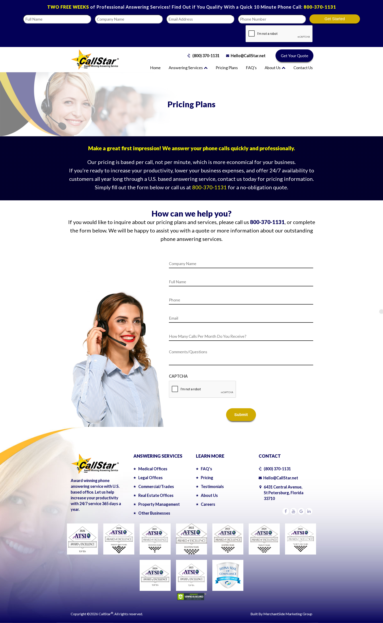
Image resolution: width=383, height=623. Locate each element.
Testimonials (212, 486)
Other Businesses (154, 513)
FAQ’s (251, 67)
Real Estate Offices (156, 495)
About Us (273, 67)
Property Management (159, 504)
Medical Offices (152, 468)
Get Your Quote (294, 55)
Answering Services (186, 67)
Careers (208, 504)
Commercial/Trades (156, 486)
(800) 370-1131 (205, 55)
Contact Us (303, 67)
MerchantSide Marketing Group (287, 614)
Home (155, 67)
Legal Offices (150, 477)
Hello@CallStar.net (248, 55)
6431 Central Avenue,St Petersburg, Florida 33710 (283, 492)
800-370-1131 (320, 6)
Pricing (207, 477)
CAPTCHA (178, 376)
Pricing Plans (227, 67)
